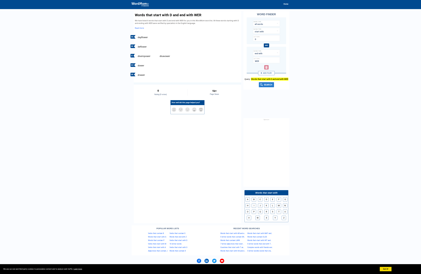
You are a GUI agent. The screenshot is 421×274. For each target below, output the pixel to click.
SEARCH (267, 84)
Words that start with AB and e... (232, 233)
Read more (139, 28)
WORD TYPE (257, 22)
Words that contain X (177, 251)
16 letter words (175, 244)
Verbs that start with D (178, 240)
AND (266, 45)
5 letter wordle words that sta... (259, 251)
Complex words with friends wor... (260, 247)
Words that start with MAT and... (259, 233)
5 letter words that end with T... (259, 244)
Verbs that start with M (157, 244)
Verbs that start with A (157, 247)
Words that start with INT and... (259, 240)
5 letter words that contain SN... (232, 237)
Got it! (385, 269)
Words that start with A (157, 237)
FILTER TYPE (257, 29)
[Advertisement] (266, 154)
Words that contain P (156, 240)
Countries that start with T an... (232, 247)
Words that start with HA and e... (232, 251)
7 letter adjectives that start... (232, 244)
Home (286, 4)
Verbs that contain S (177, 233)
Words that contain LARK (230, 240)
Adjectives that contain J (158, 251)
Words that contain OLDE (257, 237)
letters (257, 37)
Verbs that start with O (178, 247)
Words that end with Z (178, 237)
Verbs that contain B (156, 233)
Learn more (77, 269)
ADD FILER (267, 73)
